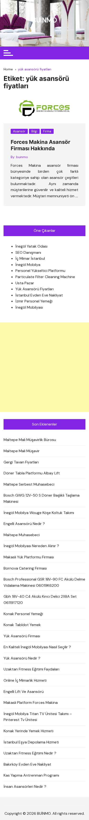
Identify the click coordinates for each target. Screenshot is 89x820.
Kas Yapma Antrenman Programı (31, 775)
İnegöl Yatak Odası (31, 246)
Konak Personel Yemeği (23, 613)
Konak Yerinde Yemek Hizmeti (28, 730)
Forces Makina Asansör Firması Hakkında (40, 145)
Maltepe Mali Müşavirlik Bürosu (30, 439)
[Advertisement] (44, 367)
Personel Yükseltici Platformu (40, 270)
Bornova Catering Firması (25, 568)
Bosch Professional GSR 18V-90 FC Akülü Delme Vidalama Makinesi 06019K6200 (44, 582)
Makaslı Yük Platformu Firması (29, 557)
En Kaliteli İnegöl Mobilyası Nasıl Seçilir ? (37, 646)
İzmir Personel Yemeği (33, 301)
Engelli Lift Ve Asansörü (24, 691)
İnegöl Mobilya (27, 264)
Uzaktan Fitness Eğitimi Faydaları (31, 669)
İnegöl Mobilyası (29, 307)
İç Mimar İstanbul (30, 258)
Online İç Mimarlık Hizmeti (25, 680)
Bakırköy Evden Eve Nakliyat (27, 764)
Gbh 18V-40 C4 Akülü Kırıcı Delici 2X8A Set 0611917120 (40, 599)
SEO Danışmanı (28, 252)
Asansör (19, 131)
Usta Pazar (24, 282)
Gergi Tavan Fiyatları (21, 462)
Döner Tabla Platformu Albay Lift (32, 473)
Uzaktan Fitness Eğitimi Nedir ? (30, 753)
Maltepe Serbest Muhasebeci (29, 484)
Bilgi (34, 131)
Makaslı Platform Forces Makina (31, 702)
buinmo (22, 157)
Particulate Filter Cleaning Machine (45, 276)
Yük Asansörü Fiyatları (34, 288)
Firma (47, 131)
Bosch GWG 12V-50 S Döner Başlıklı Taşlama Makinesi (42, 498)
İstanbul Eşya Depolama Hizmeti (31, 742)
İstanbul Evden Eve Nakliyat (39, 295)
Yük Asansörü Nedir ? (22, 658)
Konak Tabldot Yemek (22, 624)
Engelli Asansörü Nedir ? (24, 523)
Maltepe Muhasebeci (22, 534)
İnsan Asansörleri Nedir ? (25, 786)
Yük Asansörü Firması (22, 635)
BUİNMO (44, 20)
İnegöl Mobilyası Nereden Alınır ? (31, 545)
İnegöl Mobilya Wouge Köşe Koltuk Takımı (39, 512)
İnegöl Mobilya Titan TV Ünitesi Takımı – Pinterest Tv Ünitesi (38, 716)
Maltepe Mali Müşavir (22, 450)
